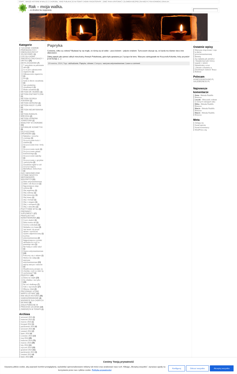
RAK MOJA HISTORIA (30, 296)
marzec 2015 (26, 322)
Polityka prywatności (102, 370)
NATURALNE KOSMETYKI (32, 127)
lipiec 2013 (25, 357)
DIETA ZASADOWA (29, 63)
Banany (198, 57)
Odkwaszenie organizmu (33, 74)
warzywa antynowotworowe (30, 261)
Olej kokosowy (29, 195)
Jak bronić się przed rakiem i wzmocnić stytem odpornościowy (32, 231)
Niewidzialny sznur (202, 65)
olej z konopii (28, 200)
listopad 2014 (26, 324)
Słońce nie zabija (30, 258)
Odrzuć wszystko (197, 368)
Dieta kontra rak (29, 222)
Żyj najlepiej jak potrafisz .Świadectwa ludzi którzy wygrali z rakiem (205, 61)
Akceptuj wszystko (222, 368)
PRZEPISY (25, 275)
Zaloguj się (199, 123)
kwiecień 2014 (26, 340)
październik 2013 (27, 352)
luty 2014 (24, 345)
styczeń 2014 (26, 347)
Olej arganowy (28, 190)
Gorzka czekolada (30, 225)
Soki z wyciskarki (30, 287)
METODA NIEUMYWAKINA (32, 110)
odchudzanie (73, 63)
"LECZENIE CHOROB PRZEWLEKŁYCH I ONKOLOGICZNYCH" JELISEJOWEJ (30, 51)
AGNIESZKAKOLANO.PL (203, 79)
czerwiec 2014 (26, 336)
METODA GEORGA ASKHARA (29, 100)
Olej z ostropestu (30, 204)
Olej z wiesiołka (29, 207)
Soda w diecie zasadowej (33, 81)
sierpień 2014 (26, 331)
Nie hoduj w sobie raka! (32, 247)
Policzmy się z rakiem (32, 255)
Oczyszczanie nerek (31, 149)
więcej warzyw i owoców (32, 265)
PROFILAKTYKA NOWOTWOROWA (28, 217)
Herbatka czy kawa (30, 227)
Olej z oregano (29, 202)
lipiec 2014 (25, 333)
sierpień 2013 (26, 354)
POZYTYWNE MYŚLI (29, 209)
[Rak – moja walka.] (118, 27)
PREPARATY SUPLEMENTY (27, 212)
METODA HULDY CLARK (31, 105)
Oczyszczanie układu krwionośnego (31, 152)
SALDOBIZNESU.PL (201, 81)
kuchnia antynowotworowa (30, 237)
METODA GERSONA (29, 103)
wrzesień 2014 (26, 329)
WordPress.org (201, 130)
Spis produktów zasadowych (29, 86)
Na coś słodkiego (30, 284)
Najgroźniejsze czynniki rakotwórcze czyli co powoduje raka (32, 242)
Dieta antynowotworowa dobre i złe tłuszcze (32, 183)
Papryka (55, 45)
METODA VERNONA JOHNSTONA (29, 119)
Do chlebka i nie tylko (31, 280)
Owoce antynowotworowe (33, 251)
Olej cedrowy (28, 193)
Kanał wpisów (200, 125)
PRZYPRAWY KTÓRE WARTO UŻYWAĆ (30, 292)
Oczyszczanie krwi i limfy (33, 145)
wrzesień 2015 (26, 317)
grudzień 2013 (26, 350)
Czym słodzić (28, 220)
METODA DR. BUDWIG (30, 92)
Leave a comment (133, 63)
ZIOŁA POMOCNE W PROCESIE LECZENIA (30, 306)
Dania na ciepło (29, 278)
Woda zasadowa (29, 90)
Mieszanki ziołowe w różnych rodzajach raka (206, 101)
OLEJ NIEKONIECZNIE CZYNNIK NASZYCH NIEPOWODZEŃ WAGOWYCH (30, 176)
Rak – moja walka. (46, 6)
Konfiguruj (176, 368)
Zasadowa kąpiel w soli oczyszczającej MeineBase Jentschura (32, 167)
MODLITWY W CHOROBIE (32, 123)
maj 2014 (24, 338)
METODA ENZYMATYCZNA (32, 94)
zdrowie (90, 63)
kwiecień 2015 (26, 319)
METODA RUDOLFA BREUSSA (29, 115)
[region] (118, 366)
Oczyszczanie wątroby (32, 156)
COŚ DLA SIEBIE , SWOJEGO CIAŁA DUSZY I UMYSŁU (32, 59)
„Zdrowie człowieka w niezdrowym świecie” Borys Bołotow (206, 70)
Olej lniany (27, 197)
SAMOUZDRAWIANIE (30, 298)
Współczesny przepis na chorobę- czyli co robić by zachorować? (33, 271)
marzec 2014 (26, 343)
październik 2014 (27, 326)
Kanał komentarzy (202, 127)
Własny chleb (28, 289)
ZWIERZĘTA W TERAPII (31, 309)
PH (24, 78)
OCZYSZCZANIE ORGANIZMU (28, 133)
